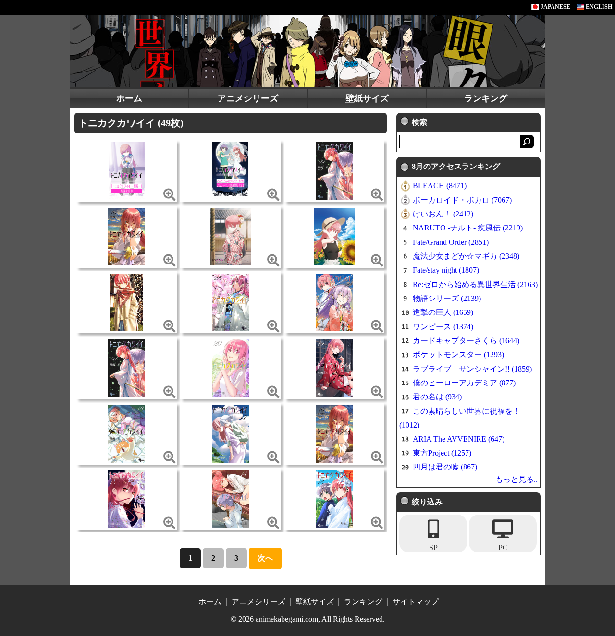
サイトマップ (416, 602)
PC (503, 547)
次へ (265, 558)
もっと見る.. (516, 479)
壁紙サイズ (367, 98)
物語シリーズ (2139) (447, 298)
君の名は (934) (437, 397)
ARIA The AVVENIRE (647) (458, 439)
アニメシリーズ (248, 98)
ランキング (485, 98)
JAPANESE (554, 6)
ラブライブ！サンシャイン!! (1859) (472, 369)
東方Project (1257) (442, 453)
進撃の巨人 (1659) (443, 312)
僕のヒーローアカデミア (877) (464, 383)
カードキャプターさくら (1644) (466, 340)
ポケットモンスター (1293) (458, 354)
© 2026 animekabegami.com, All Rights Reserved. (308, 619)
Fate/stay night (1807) (446, 270)
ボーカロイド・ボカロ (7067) (462, 200)
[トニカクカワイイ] (127, 170)
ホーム (129, 98)
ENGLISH (598, 6)
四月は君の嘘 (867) (445, 467)
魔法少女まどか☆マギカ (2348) (466, 256)
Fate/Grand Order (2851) (451, 242)
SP (433, 547)
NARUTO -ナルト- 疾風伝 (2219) (468, 228)
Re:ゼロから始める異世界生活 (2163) (475, 284)
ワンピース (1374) (443, 327)
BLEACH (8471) (440, 185)
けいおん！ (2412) (443, 214)
